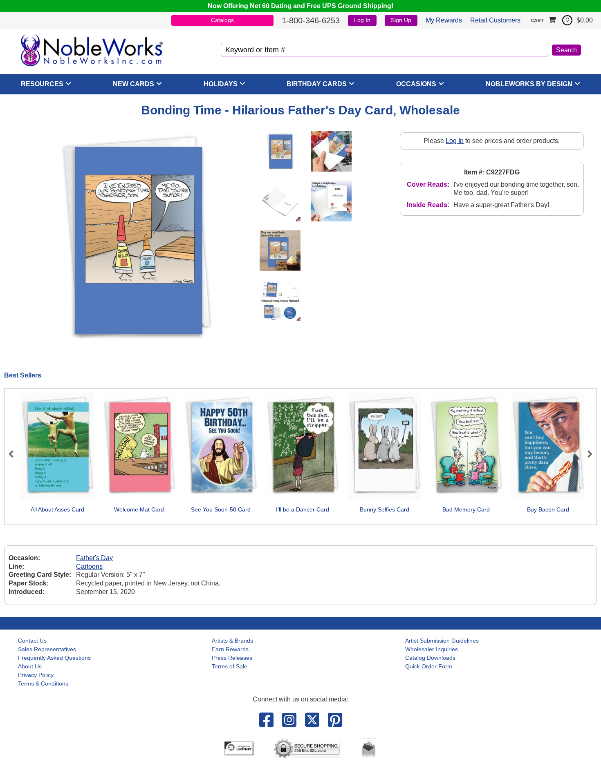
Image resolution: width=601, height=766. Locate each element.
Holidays (221, 83)
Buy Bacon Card (548, 509)
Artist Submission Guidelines (442, 640)
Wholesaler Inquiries (431, 649)
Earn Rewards (230, 649)
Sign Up (401, 20)
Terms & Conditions (43, 683)
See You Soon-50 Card (221, 509)
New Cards (133, 83)
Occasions (416, 83)
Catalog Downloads (430, 657)
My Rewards (444, 20)
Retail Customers (495, 20)
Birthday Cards (317, 83)
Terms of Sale (229, 666)
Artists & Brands (232, 640)
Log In (362, 20)
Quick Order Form (428, 666)
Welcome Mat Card (139, 509)
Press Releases (232, 657)
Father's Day (94, 557)
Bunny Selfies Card (384, 509)
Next (586, 454)
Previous (15, 454)
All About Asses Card (57, 509)
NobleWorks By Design (529, 83)
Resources (42, 83)
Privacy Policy (36, 675)
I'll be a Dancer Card (302, 509)
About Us (30, 666)
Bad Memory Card (466, 509)
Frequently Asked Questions (54, 657)
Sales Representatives (47, 649)
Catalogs (222, 20)
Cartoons (89, 566)
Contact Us (32, 640)
